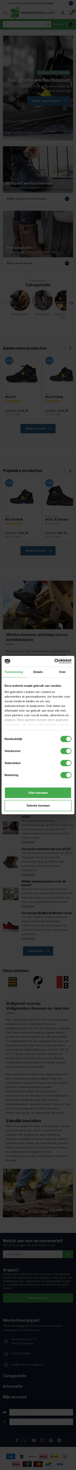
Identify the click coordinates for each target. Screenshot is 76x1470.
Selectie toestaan (38, 805)
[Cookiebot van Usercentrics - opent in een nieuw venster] (55, 661)
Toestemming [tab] (13, 672)
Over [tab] (62, 672)
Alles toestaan (38, 792)
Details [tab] (38, 672)
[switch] (66, 751)
